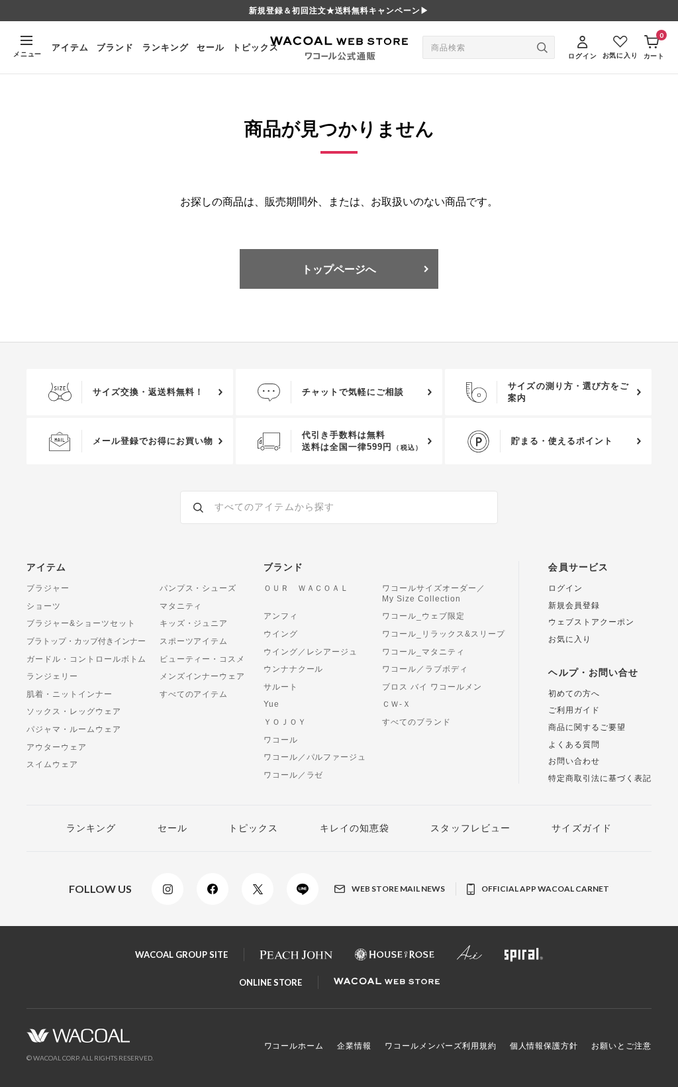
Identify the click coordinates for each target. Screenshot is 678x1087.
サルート (281, 687)
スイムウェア (52, 764)
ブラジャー (48, 588)
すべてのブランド (416, 722)
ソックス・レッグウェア (73, 711)
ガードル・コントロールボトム (86, 659)
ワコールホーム (294, 1046)
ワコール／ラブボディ (425, 669)
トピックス (255, 47)
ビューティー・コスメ (203, 659)
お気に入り (569, 639)
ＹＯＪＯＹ (285, 722)
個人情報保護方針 (544, 1046)
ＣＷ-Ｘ (396, 704)
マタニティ (181, 606)
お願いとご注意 (621, 1046)
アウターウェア (56, 747)
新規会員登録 (574, 605)
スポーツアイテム (194, 641)
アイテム (70, 47)
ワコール (281, 740)
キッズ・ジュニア (194, 623)
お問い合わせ (574, 761)
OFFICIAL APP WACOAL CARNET (545, 889)
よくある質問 (574, 744)
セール (210, 47)
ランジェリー (52, 676)
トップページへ (339, 268)
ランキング (165, 47)
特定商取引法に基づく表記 (600, 778)
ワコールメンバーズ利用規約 (440, 1046)
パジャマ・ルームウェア (73, 729)
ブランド (115, 47)
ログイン (565, 588)
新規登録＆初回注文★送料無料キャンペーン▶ (339, 10)
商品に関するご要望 (587, 727)
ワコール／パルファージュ (315, 757)
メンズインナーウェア (203, 676)
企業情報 (354, 1046)
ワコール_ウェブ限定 (423, 616)
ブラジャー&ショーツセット (80, 623)
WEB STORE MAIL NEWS (398, 889)
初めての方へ (574, 693)
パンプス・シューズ (198, 588)
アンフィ (281, 616)
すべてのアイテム (194, 694)
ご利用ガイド (574, 710)
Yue (271, 704)
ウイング (281, 634)
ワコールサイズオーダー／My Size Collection (433, 593)
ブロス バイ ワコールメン (431, 687)
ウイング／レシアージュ (311, 651)
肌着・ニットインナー (69, 694)
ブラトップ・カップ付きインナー (86, 641)
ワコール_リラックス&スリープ (443, 634)
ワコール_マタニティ (423, 651)
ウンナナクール (294, 669)
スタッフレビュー (470, 828)
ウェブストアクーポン (591, 622)
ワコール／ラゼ (294, 775)
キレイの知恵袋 (355, 828)
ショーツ (43, 606)
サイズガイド (582, 828)
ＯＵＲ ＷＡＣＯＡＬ (307, 588)
